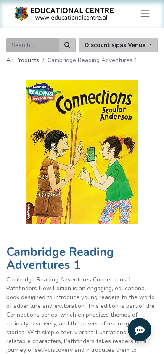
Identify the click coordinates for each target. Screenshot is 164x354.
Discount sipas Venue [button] (116, 45)
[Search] (67, 45)
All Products (22, 60)
